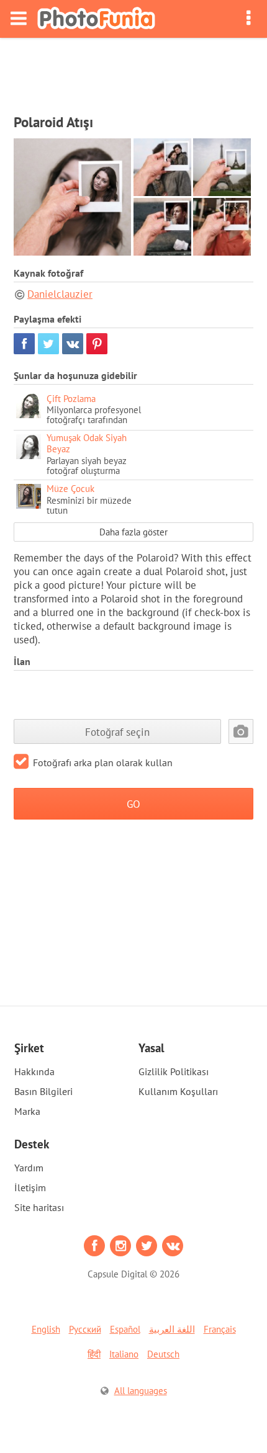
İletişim (30, 1187)
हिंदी (94, 1354)
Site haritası (39, 1207)
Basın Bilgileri (43, 1091)
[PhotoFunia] (96, 19)
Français (220, 1329)
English (46, 1329)
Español (125, 1329)
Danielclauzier (60, 294)
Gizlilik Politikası (173, 1071)
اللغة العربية (172, 1329)
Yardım (28, 1167)
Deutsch (163, 1354)
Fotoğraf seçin (117, 732)
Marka (27, 1111)
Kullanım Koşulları (178, 1091)
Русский (85, 1329)
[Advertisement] (133, 72)
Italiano (123, 1354)
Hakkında (34, 1071)
